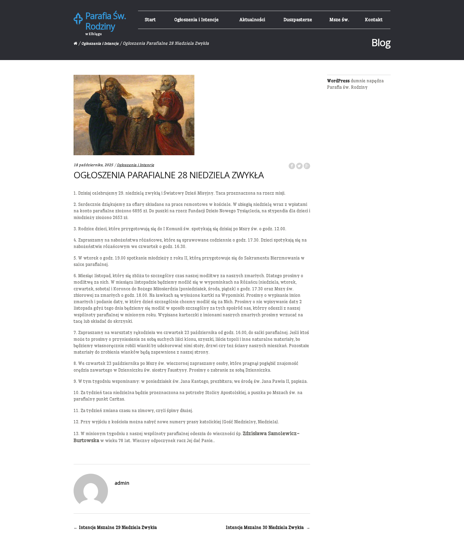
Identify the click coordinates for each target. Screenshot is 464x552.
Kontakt (374, 19)
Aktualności (252, 19)
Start (150, 19)
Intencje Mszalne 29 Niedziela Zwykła (115, 527)
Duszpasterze (298, 19)
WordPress (338, 80)
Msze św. (339, 19)
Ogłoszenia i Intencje (196, 19)
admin (122, 483)
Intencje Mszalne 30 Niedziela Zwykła (268, 527)
